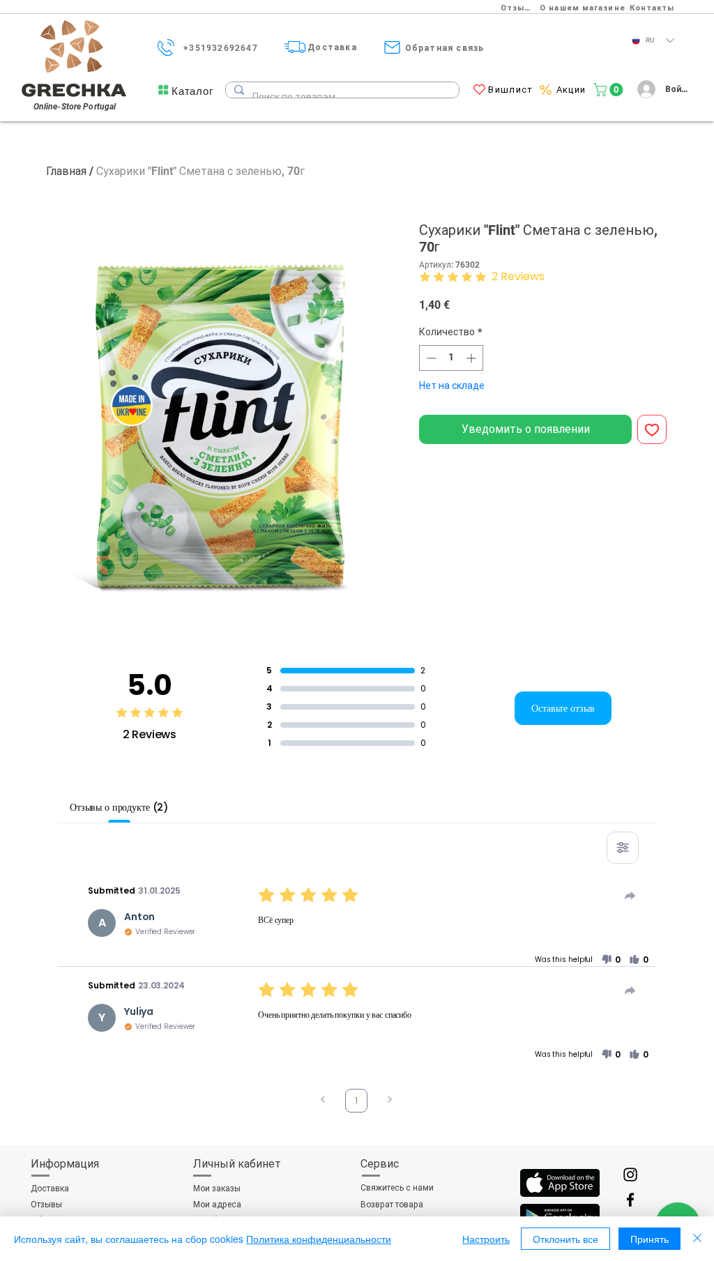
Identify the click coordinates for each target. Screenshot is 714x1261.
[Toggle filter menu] (623, 848)
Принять (649, 1239)
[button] (192, 91)
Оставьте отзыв (563, 708)
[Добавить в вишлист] (652, 429)
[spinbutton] (451, 358)
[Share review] (630, 895)
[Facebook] (630, 1200)
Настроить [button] (486, 1239)
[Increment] (472, 358)
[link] (609, 89)
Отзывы (46, 1204)
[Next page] (389, 1101)
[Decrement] (430, 358)
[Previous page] (322, 1101)
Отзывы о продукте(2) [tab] (119, 807)
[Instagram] (630, 1175)
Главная (66, 171)
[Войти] (644, 89)
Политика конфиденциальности (318, 1239)
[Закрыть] (697, 1239)
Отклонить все (565, 1239)
